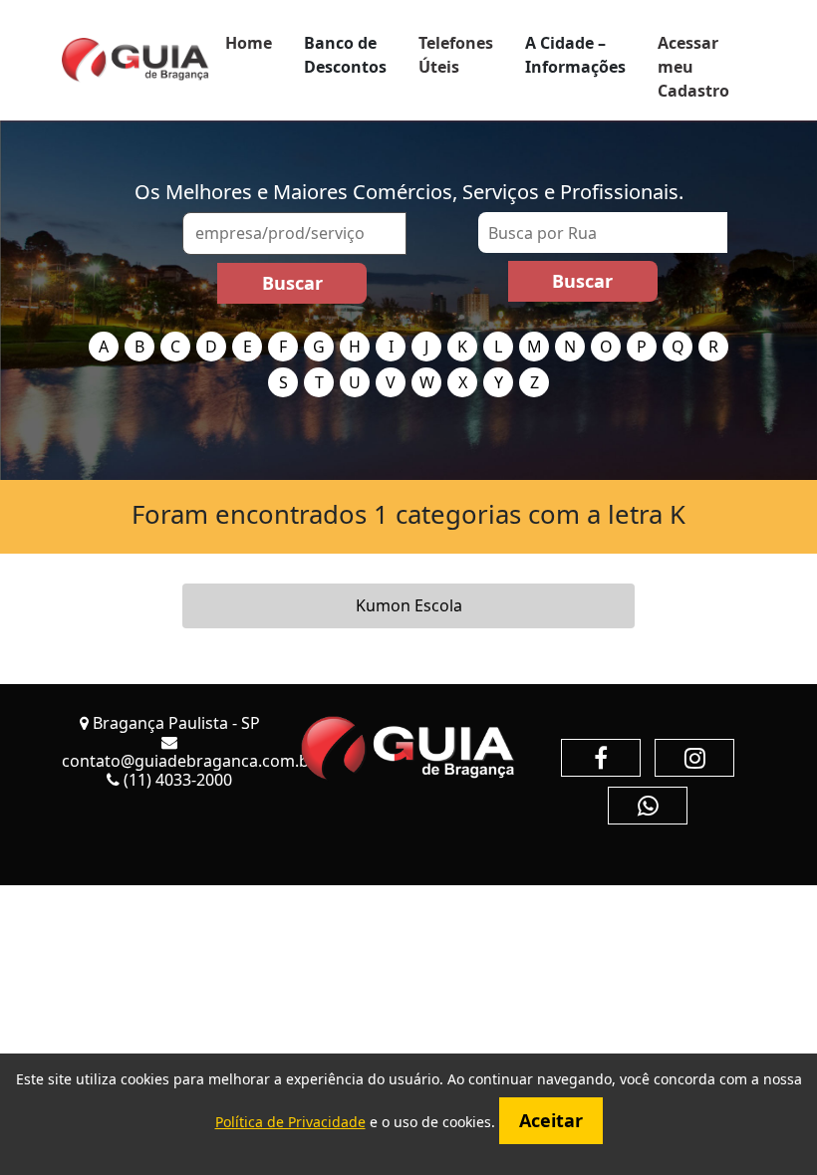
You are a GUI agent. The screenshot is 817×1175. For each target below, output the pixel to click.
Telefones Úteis (455, 55)
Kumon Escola (409, 605)
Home (248, 43)
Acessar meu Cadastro (693, 67)
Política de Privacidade (290, 1121)
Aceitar (551, 1120)
